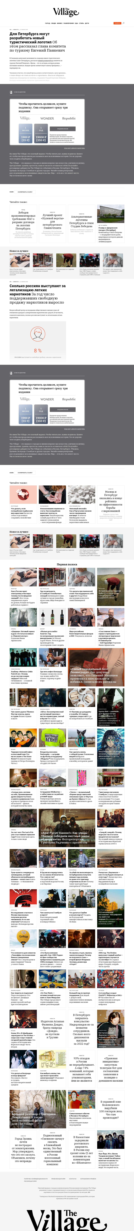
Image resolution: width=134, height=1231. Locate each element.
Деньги (13, 950)
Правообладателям (58, 1179)
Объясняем (102, 588)
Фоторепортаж (45, 830)
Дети (87, 23)
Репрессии (14, 910)
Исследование (44, 506)
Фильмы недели (44, 709)
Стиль (81, 23)
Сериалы (13, 629)
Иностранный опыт (75, 506)
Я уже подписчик (20, 92)
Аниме (100, 749)
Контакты (72, 1179)
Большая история (75, 666)
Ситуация (43, 749)
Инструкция (14, 506)
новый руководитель (45, 61)
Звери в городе (73, 749)
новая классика (15, 669)
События (71, 1111)
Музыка (13, 749)
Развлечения (69, 23)
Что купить (72, 629)
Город (47, 23)
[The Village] (67, 13)
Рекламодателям (30, 1181)
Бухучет (42, 629)
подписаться (62, 129)
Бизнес (60, 23)
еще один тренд (103, 910)
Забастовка (43, 789)
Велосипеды (72, 870)
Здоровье (72, 588)
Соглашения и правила (88, 1179)
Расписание (43, 910)
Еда (76, 23)
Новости (15, 29)
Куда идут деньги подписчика (74, 148)
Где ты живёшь (103, 225)
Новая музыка (102, 709)
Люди (53, 23)
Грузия (42, 870)
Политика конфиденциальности (36, 1179)
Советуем (72, 709)
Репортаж (14, 588)
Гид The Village (44, 588)
